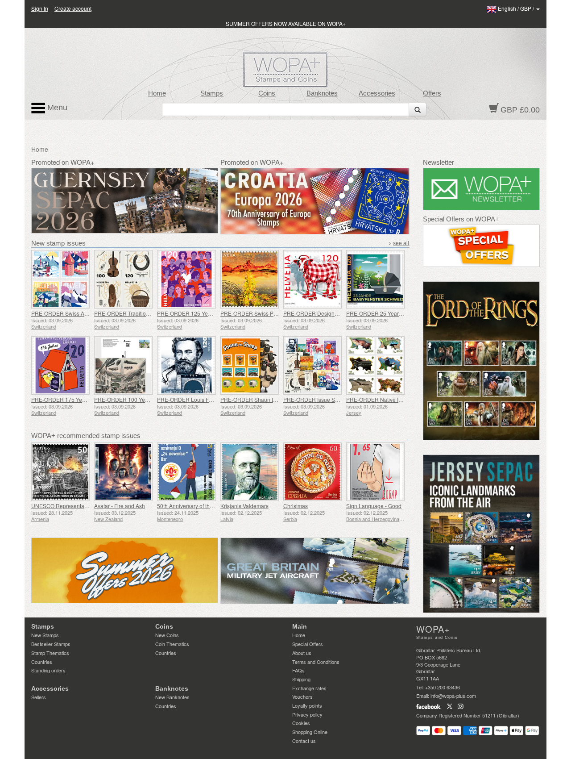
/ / (516, 8)
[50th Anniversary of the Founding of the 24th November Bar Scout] (186, 471)
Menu (56, 107)
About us (301, 652)
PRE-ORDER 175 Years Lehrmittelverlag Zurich (89, 399)
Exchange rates (309, 688)
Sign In (39, 8)
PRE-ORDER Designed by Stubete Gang (333, 313)
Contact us (304, 740)
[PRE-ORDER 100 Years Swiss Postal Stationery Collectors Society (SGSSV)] (123, 365)
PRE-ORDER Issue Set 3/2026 (320, 399)
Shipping (301, 679)
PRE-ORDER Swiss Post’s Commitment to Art (275, 313)
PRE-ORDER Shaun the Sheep (258, 399)
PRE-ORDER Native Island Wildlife (388, 399)
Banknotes (322, 93)
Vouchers (302, 696)
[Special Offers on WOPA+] (481, 246)
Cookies (301, 722)
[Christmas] (312, 471)
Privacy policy (307, 714)
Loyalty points (307, 705)
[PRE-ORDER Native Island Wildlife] (375, 365)
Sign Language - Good (373, 505)
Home (157, 93)
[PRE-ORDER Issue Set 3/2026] (312, 365)
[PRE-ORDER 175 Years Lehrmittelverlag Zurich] (60, 365)
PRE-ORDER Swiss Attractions (68, 313)
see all (401, 243)
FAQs (298, 670)
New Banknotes (172, 697)
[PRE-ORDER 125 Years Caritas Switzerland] (186, 279)
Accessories (377, 93)
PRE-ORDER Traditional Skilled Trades (141, 313)
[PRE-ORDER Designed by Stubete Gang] (312, 279)
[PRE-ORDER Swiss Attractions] (60, 279)
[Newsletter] (481, 189)
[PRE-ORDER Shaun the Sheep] (249, 365)
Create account (72, 8)
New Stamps (45, 634)
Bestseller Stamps (50, 643)
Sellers (38, 697)
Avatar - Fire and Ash (119, 505)
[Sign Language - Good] (375, 471)
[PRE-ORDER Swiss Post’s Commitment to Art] (249, 279)
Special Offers (307, 643)
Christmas (295, 505)
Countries (41, 661)
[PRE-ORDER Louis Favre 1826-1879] (186, 365)
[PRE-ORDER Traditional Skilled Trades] (123, 279)
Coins (266, 93)
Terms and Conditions (315, 661)
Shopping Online (309, 731)
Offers (432, 93)
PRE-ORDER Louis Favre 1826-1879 (202, 399)
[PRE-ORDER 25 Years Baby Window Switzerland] (375, 279)
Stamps (211, 93)
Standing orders (48, 670)
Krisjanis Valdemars (244, 505)
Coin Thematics (172, 643)
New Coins (167, 634)
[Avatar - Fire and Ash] (123, 471)
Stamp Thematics (50, 652)
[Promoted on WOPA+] (124, 570)
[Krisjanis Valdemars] (249, 471)
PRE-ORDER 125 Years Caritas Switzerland (210, 313)
